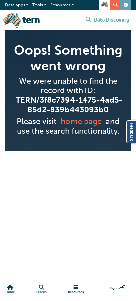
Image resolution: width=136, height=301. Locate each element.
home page (81, 121)
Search (41, 292)
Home (10, 292)
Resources (76, 292)
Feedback (131, 132)
